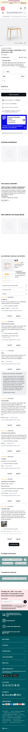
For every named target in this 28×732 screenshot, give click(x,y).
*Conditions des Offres (6, 720)
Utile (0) (9, 316)
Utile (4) (9, 539)
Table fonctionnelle (8, 563)
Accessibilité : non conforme (15, 722)
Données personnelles (6, 719)
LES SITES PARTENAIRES (7, 657)
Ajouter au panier (14, 94)
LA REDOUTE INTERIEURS (6, 48)
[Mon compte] (21, 8)
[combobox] (14, 286)
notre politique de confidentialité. (8, 608)
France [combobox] (5, 728)
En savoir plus (8, 672)
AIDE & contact (5, 639)
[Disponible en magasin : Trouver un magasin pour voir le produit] (25, 111)
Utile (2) (9, 425)
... (1, 16)
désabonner (19, 606)
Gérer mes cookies (16, 719)
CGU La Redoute (18, 716)
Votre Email (4, 598)
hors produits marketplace (14, 120)
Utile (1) (10, 501)
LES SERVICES (5, 645)
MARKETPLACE (5, 663)
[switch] (16, 120)
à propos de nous (6, 651)
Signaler (18, 316)
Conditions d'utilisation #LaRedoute (14, 717)
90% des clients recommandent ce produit (20, 275)
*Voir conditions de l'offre (6, 605)
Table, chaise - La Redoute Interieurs (12, 559)
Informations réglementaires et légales (9, 714)
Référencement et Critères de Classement (12, 712)
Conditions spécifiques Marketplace (18, 711)
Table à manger (6, 16)
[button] (25, 8)
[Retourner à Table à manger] (2, 20)
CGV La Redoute (5, 711)
